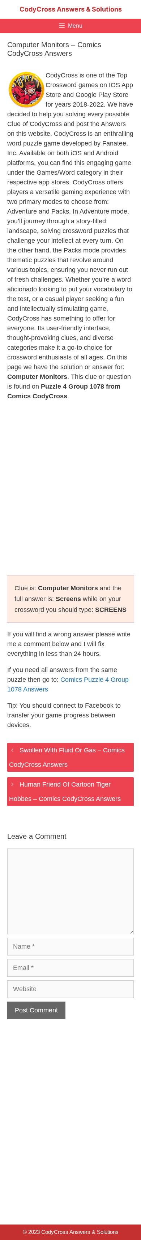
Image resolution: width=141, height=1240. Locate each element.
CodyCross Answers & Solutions (71, 9)
